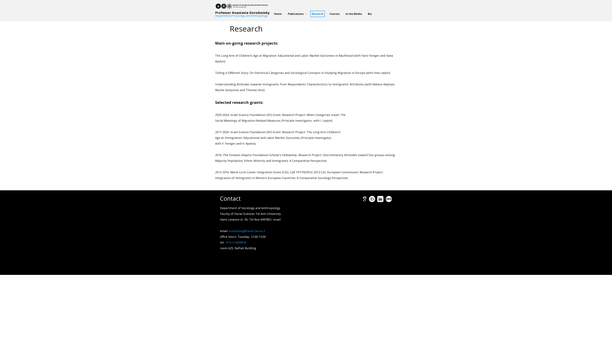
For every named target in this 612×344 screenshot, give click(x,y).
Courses (334, 14)
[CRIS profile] (389, 199)
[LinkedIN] (380, 199)
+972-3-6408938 (235, 242)
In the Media (354, 14)
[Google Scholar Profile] (364, 199)
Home (278, 14)
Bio (370, 14)
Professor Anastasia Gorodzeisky (242, 13)
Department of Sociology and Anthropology (241, 16)
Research (317, 14)
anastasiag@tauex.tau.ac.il (247, 231)
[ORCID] (372, 199)
